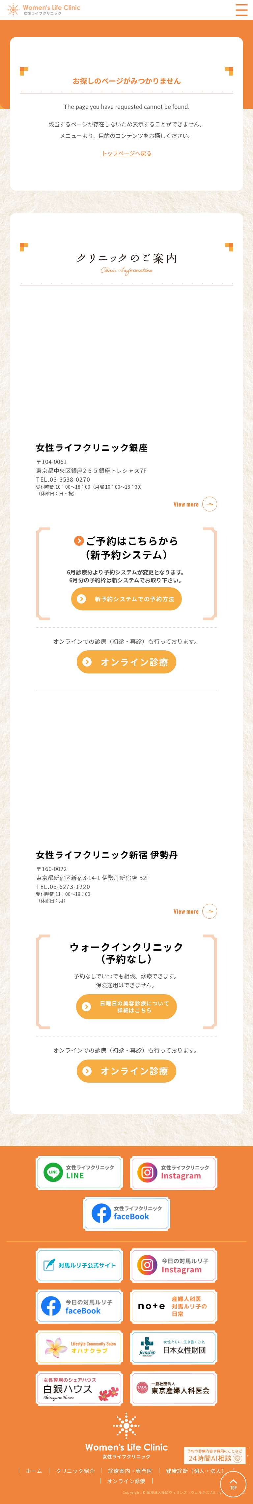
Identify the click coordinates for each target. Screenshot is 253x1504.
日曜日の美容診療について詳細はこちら (134, 1006)
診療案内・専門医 (130, 1471)
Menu (241, 10)
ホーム (34, 1471)
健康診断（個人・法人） (196, 1471)
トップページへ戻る (126, 153)
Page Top (233, 1484)
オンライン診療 (134, 661)
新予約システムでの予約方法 (135, 599)
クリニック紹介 (75, 1471)
